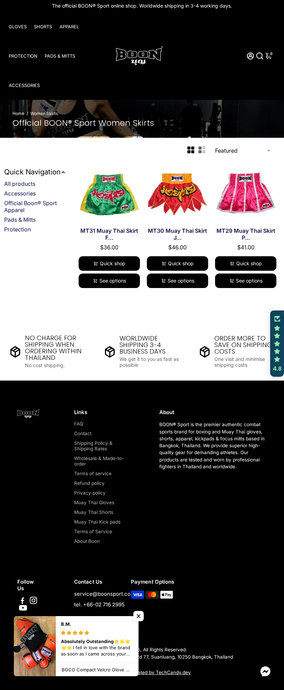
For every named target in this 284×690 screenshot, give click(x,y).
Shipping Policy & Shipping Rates (93, 445)
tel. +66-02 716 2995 (99, 604)
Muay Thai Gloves (94, 502)
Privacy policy (90, 493)
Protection (17, 229)
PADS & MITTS (60, 56)
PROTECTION (23, 56)
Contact (82, 433)
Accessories (20, 193)
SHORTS (43, 26)
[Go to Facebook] (22, 601)
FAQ (78, 424)
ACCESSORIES (24, 85)
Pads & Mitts (20, 219)
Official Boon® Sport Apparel (30, 206)
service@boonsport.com (104, 594)
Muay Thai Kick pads (97, 522)
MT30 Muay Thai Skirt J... (177, 234)
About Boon (87, 541)
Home (18, 113)
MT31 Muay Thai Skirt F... (109, 234)
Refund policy (89, 483)
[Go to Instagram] (33, 601)
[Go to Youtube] (23, 609)
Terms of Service (93, 531)
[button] (138, 616)
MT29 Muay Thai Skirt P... (245, 234)
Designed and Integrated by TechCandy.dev (142, 672)
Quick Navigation (32, 171)
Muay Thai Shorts (93, 512)
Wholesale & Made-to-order (99, 461)
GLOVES (18, 26)
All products (19, 183)
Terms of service (93, 473)
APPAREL (69, 26)
